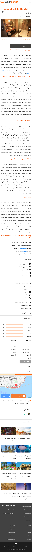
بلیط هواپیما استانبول (26, 506)
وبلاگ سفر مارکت (11, 510)
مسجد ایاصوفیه (23, 248)
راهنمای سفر (28, 520)
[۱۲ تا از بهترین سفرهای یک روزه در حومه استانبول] (23, 428)
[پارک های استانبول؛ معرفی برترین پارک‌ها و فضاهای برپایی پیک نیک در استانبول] (8, 463)
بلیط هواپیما (12, 525)
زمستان (13, 355)
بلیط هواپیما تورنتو (27, 517)
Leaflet (29, 397)
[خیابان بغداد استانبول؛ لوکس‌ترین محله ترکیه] (8, 428)
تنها (29, 358)
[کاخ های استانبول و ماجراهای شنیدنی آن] (8, 484)
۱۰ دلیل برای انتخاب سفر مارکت (9, 513)
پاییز (14, 352)
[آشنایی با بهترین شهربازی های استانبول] (8, 446)
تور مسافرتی (28, 529)
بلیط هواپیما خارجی (27, 513)
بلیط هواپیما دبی (11, 529)
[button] (29, 39)
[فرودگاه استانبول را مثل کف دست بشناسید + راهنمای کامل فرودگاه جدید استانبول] (23, 484)
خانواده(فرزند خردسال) (25, 349)
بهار (14, 346)
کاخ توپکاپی (24, 251)
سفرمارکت (29, 525)
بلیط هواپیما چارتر (27, 510)
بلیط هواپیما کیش (11, 532)
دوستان (28, 355)
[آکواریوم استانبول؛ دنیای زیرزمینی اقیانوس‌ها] (23, 446)
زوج (29, 346)
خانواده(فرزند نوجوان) (25, 352)
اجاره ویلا (29, 539)
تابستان (13, 349)
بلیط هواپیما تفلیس (11, 539)
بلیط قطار (29, 532)
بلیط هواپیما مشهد (11, 536)
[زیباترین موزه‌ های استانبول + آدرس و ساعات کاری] (23, 463)
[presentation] (29, 28)
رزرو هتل (29, 536)
